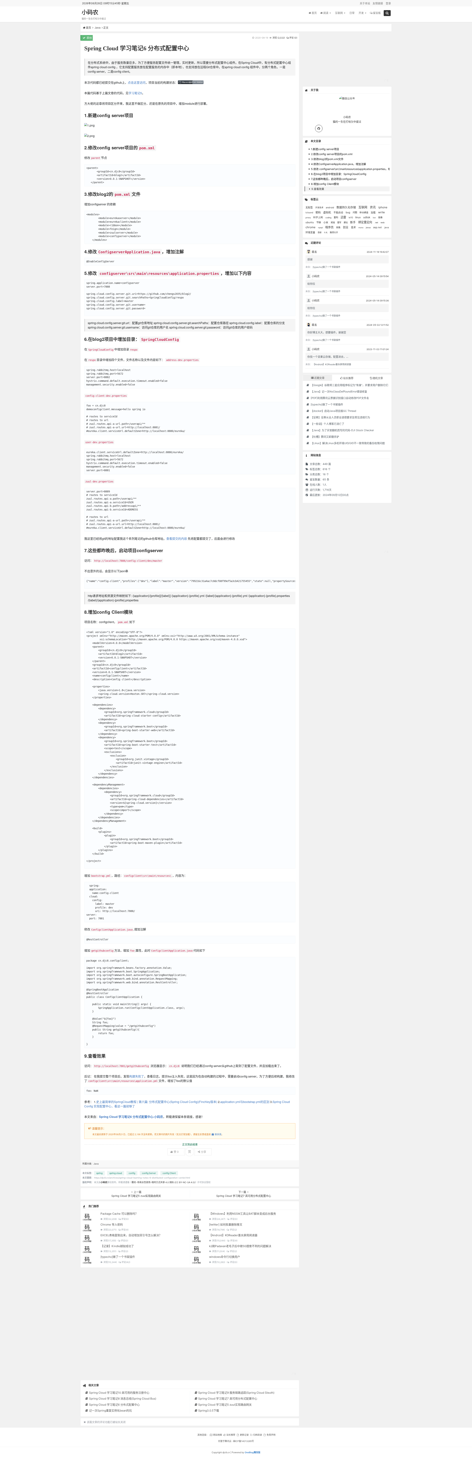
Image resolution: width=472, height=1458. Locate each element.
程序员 (329, 227)
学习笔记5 (135, 93)
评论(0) (125, 1219)
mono (361, 227)
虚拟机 (327, 212)
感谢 (310, 259)
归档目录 (257, 1434)
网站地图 (217, 1434)
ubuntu (310, 222)
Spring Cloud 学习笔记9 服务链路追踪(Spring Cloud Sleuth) (236, 1392)
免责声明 (271, 1434)
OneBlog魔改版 (252, 1452)
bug (348, 212)
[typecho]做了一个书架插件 (117, 1257)
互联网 (339, 12)
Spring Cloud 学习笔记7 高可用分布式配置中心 (227, 1398)
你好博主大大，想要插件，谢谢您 (326, 332)
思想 (320, 232)
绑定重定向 (365, 222)
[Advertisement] (190, 1323)
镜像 (380, 217)
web (383, 222)
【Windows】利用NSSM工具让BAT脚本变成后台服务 (242, 1213)
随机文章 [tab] (378, 378)
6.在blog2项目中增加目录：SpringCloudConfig (338, 173)
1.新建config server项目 (324, 149)
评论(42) (126, 1262)
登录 (388, 3)
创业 (346, 227)
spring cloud (115, 1173)
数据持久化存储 (346, 207)
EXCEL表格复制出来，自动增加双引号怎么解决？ (131, 1235)
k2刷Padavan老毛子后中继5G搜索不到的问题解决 (240, 1246)
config (132, 1173)
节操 (319, 222)
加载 (373, 212)
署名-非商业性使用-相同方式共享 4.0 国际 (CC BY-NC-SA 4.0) (163, 1182)
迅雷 (344, 217)
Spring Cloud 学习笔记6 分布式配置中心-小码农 (131, 1117)
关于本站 (365, 3)
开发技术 (319, 207)
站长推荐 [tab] (348, 378)
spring (99, 1173)
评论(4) (125, 1229)
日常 (352, 12)
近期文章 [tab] (319, 377)
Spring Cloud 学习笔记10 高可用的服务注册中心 (119, 1392)
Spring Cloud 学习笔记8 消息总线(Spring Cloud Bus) (122, 1398)
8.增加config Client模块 (324, 183)
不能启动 (339, 212)
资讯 (373, 207)
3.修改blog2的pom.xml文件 (326, 159)
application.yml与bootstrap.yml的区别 (244, 1102)
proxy (308, 217)
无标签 (309, 207)
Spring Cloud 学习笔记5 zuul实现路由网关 (225, 1404)
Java (97, 27)
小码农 (90, 12)
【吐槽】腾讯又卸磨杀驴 (324, 436)
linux (358, 217)
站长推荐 (230, 1434)
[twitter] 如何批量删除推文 (225, 1224)
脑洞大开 (334, 232)
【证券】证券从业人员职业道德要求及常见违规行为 (340, 417)
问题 (355, 212)
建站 (346, 222)
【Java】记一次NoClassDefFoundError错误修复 (338, 391)
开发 (362, 12)
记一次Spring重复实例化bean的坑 (110, 1410)
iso (374, 217)
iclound (310, 212)
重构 (336, 217)
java (386, 227)
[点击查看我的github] (318, 128)
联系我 (218, 1134)
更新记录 (244, 1434)
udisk (367, 217)
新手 (353, 222)
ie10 (351, 217)
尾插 (333, 222)
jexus (368, 227)
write (381, 212)
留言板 (377, 12)
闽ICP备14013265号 (243, 1441)
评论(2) (233, 1229)
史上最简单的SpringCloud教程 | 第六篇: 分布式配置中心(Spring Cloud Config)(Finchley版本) (156, 1102)
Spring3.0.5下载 (208, 1410)
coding (328, 217)
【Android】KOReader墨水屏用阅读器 (233, 1235)
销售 (338, 227)
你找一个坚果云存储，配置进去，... (327, 356)
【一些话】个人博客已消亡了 (327, 423)
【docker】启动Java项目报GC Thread (333, 410)
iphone (382, 207)
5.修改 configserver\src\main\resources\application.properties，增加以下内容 (356, 169)
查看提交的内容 (176, 538)
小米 (326, 222)
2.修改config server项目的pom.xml (331, 154)
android (330, 207)
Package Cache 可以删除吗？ (119, 1213)
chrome (311, 227)
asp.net (378, 227)
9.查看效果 (317, 188)
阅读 (326, 12)
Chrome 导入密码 (111, 1224)
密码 (318, 212)
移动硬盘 (364, 212)
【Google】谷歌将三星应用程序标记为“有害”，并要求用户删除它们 (349, 385)
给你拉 (311, 283)
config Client (169, 1173)
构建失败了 (136, 1076)
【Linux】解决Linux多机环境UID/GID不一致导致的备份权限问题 (347, 443)
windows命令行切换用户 (224, 1257)
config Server (149, 1173)
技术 (354, 227)
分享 (203, 1151)
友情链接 (378, 3)
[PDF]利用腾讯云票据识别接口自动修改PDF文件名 (339, 397)
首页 (314, 12)
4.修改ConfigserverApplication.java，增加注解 (338, 164)
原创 (89, 37)
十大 (326, 232)
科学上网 (318, 217)
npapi (320, 227)
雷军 (339, 222)
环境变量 (311, 232)
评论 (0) (293, 37)
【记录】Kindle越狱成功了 (117, 1246)
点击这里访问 (136, 82)
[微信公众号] (347, 97)
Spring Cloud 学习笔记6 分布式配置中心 (114, 1404)
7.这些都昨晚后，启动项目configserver (333, 178)
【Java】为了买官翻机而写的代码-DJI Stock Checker (342, 430)
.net (377, 222)
